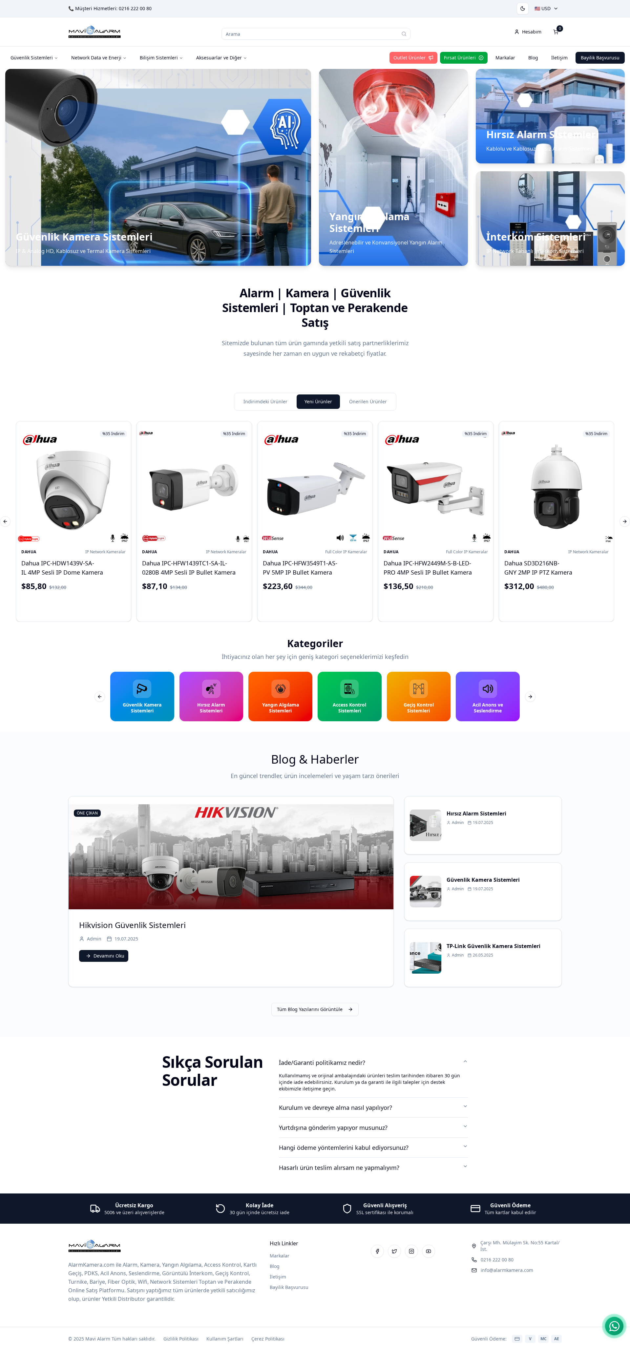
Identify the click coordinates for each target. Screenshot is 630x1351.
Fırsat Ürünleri (460, 57)
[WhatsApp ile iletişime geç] (614, 1326)
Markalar (505, 57)
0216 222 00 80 (135, 8)
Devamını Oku (109, 956)
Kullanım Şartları (224, 1339)
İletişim (559, 57)
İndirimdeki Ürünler (265, 401)
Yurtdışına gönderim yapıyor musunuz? (333, 1127)
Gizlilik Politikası (181, 1339)
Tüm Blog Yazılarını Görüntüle (310, 1009)
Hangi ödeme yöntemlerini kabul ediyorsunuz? (344, 1147)
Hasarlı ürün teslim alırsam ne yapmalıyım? (339, 1168)
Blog (533, 57)
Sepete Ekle (79, 605)
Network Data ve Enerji (96, 57)
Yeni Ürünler (318, 401)
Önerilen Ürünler (368, 401)
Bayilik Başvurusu (600, 57)
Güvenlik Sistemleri (31, 57)
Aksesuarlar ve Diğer (219, 57)
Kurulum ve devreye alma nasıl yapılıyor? (335, 1107)
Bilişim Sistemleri (159, 57)
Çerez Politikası (267, 1339)
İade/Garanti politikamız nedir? (322, 1062)
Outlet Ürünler (409, 57)
